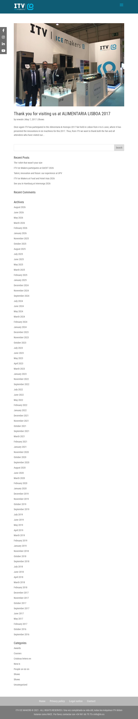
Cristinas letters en (22, 658)
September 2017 (21, 608)
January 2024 (20, 327)
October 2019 (20, 504)
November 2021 (21, 420)
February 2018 (20, 587)
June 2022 (19, 394)
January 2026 (20, 233)
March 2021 (19, 436)
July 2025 (18, 254)
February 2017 (20, 624)
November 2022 (21, 379)
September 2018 (21, 561)
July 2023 (18, 348)
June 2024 (19, 306)
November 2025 (21, 238)
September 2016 (21, 634)
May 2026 (18, 217)
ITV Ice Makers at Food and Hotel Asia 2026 (34, 178)
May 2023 (18, 358)
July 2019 (18, 514)
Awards (17, 648)
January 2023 (20, 374)
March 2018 (19, 582)
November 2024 (21, 290)
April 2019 (18, 530)
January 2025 (20, 280)
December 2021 (21, 415)
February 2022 (20, 405)
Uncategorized (20, 684)
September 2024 (21, 295)
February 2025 (20, 275)
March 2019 (19, 535)
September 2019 (21, 509)
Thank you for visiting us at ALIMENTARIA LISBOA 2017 (62, 113)
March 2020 (19, 478)
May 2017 (18, 618)
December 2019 (21, 493)
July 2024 (18, 301)
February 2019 (20, 540)
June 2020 (19, 473)
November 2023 (21, 337)
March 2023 (19, 368)
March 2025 (19, 269)
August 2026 (20, 207)
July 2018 (18, 566)
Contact (91, 701)
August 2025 (20, 249)
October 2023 (20, 342)
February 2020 (20, 483)
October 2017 (20, 603)
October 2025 (20, 243)
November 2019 (21, 499)
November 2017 (21, 598)
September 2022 (21, 384)
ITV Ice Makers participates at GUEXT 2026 (34, 168)
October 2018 (20, 556)
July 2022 (18, 389)
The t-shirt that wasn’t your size (28, 162)
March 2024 (19, 316)
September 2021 (21, 431)
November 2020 (21, 452)
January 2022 (20, 410)
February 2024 (20, 322)
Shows (41, 119)
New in (17, 664)
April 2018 (18, 577)
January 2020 (20, 488)
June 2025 (19, 259)
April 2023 (18, 363)
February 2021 (20, 441)
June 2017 (19, 613)
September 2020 (21, 462)
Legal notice (76, 701)
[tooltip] (3, 30)
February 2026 (20, 228)
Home (42, 701)
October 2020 (20, 457)
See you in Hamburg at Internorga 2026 (32, 183)
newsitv (20, 119)
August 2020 (20, 467)
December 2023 (21, 332)
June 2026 (19, 212)
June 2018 (19, 571)
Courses (17, 653)
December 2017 (21, 592)
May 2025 (18, 264)
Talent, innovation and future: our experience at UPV (38, 173)
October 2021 (20, 426)
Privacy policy (57, 701)
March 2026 (19, 223)
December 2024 (21, 285)
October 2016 (20, 629)
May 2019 (18, 525)
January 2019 (20, 545)
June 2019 (19, 519)
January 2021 (20, 447)
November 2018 (21, 551)
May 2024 (18, 311)
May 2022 (18, 400)
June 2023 (19, 353)
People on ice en (21, 669)
